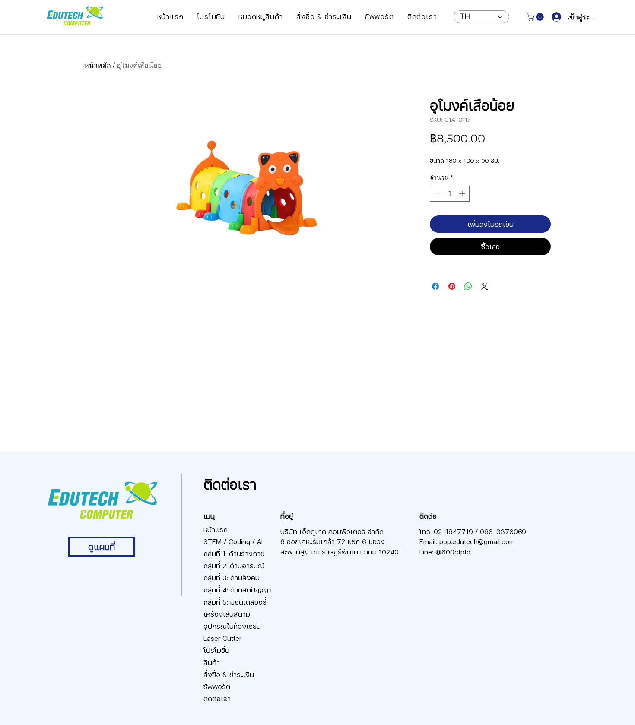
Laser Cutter (222, 638)
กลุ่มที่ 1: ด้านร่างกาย (233, 553)
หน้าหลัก (97, 65)
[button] (261, 16)
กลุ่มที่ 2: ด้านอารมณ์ (233, 565)
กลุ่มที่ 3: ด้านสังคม (231, 578)
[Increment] (462, 193)
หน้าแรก (215, 529)
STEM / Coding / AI (233, 541)
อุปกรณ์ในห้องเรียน (232, 626)
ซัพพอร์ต (216, 686)
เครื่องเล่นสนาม (226, 614)
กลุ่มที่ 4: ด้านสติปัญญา (233, 590)
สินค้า (211, 662)
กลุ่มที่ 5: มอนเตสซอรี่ (233, 602)
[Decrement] (436, 193)
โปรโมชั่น (216, 650)
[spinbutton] (449, 193)
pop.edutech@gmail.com (477, 541)
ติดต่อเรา (217, 698)
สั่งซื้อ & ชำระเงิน (228, 674)
